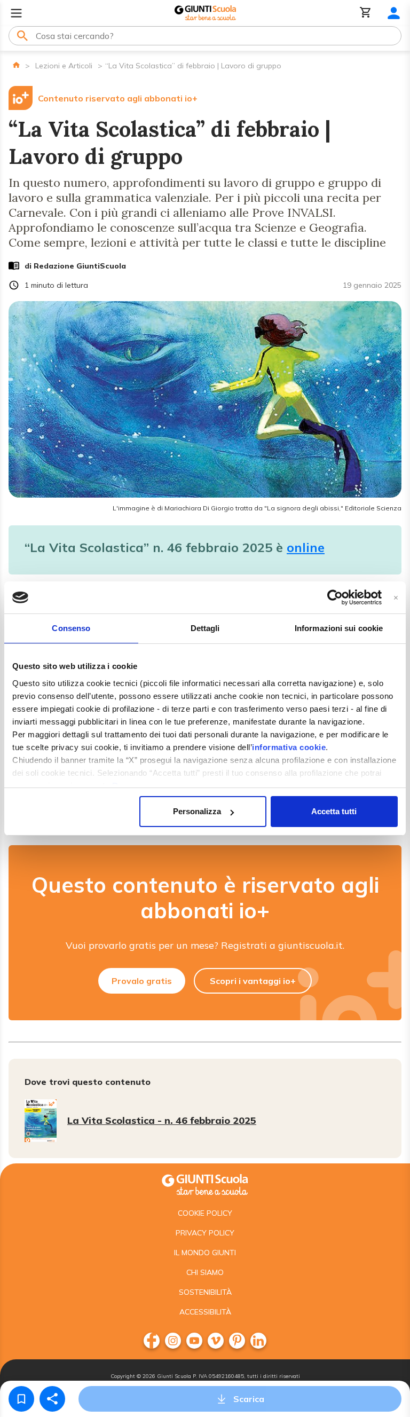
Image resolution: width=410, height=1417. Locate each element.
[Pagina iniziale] (16, 65)
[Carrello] (365, 13)
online (306, 547)
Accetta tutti (334, 811)
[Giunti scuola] (205, 1183)
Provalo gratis (142, 980)
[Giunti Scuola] (205, 13)
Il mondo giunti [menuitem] (205, 1252)
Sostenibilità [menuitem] (205, 1292)
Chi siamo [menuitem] (205, 1272)
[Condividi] (52, 1399)
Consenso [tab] (71, 628)
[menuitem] (152, 1341)
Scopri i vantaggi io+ (253, 980)
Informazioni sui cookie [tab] (339, 628)
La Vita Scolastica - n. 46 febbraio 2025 (161, 1120)
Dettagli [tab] (205, 628)
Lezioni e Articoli (63, 65)
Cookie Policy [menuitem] (205, 1213)
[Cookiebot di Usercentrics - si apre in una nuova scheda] (335, 597)
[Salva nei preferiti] (21, 1399)
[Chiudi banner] (396, 598)
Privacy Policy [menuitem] (205, 1233)
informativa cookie (289, 747)
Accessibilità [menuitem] (205, 1312)
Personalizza (197, 811)
